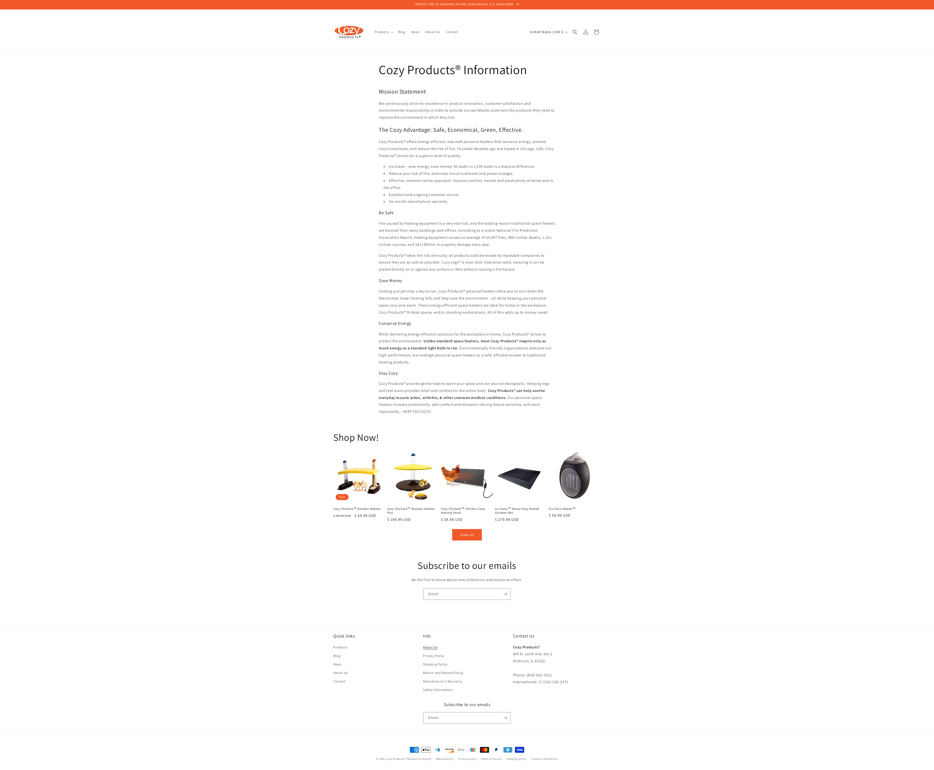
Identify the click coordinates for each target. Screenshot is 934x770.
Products (340, 647)
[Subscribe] (505, 594)
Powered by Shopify (419, 759)
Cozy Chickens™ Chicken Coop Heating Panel (463, 511)
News (337, 664)
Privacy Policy (433, 656)
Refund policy (445, 759)
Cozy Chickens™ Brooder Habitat (357, 509)
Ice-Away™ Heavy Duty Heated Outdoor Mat (517, 511)
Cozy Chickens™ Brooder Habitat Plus (411, 511)
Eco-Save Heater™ (562, 509)
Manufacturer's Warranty (442, 681)
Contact (339, 681)
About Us (340, 673)
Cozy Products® (396, 759)
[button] (383, 32)
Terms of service (491, 759)
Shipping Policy (435, 664)
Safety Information (438, 690)
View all (467, 534)
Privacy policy (467, 759)
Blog (336, 656)
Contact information (544, 759)
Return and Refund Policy (443, 673)
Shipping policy (516, 759)
